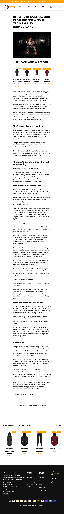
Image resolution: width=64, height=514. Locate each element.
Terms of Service (29, 478)
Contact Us (42, 490)
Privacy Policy (31, 482)
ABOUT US (29, 7)
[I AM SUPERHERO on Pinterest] (56, 478)
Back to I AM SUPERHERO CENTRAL (33, 406)
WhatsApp (6, 493)
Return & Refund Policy (32, 485)
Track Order (42, 487)
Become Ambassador (43, 481)
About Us (41, 477)
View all (58, 426)
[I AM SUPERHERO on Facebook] (52, 478)
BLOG (37, 7)
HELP (43, 7)
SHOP (20, 7)
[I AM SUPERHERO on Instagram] (52, 482)
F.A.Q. (40, 485)
